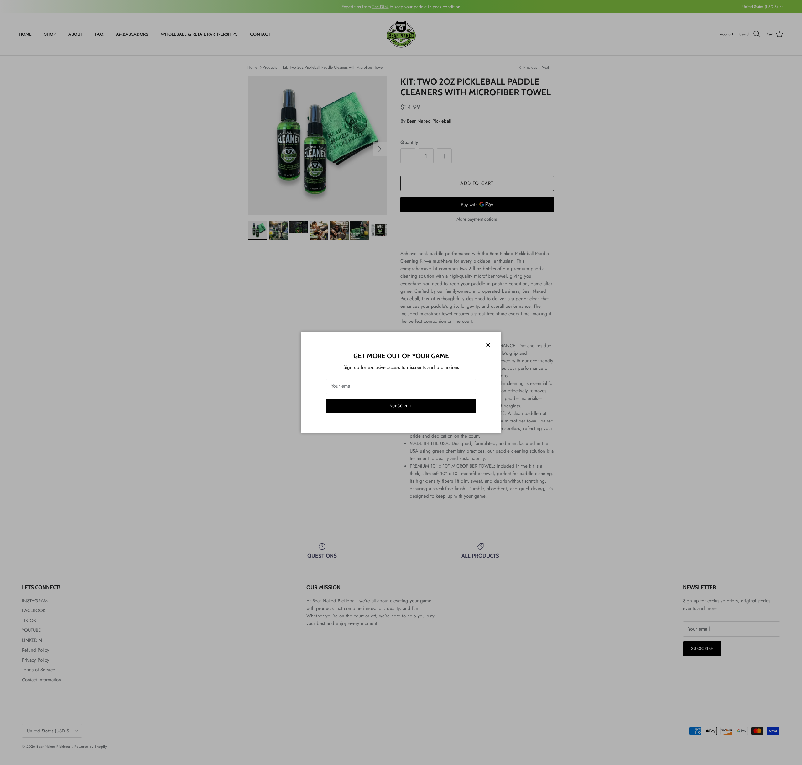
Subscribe (401, 406)
